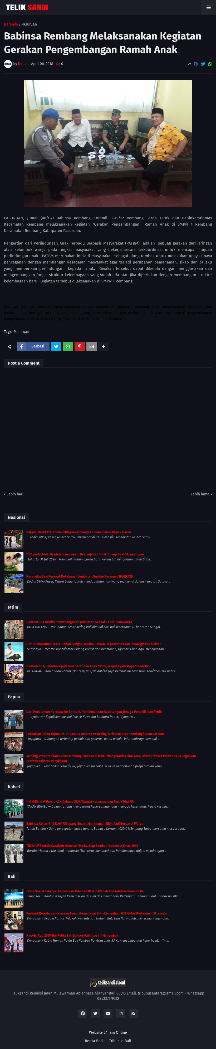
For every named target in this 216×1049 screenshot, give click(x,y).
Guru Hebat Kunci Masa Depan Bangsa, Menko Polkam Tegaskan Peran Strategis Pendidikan (93, 644)
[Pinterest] (80, 346)
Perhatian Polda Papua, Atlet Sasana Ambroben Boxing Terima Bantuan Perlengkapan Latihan (95, 734)
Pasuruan (29, 24)
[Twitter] (203, 64)
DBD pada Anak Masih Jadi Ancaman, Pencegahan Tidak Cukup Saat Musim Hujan (85, 554)
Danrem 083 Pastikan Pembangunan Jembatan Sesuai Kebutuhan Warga (79, 622)
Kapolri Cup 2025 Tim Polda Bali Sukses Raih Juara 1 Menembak (72, 935)
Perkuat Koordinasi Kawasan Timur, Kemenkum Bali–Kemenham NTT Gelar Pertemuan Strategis (96, 913)
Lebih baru (15, 494)
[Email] (91, 346)
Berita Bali (94, 1041)
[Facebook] (196, 64)
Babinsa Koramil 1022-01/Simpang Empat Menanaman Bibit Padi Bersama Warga (85, 824)
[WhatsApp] (210, 64)
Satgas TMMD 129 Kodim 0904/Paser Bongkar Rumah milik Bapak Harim (78, 532)
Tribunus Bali (120, 1041)
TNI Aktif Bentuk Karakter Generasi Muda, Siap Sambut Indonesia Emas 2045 (82, 846)
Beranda (11, 24)
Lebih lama (200, 494)
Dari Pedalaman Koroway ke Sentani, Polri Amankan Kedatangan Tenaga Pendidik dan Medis (94, 712)
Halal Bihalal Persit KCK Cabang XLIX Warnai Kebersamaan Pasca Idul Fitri (80, 801)
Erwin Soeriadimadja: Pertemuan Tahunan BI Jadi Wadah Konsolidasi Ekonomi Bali (85, 891)
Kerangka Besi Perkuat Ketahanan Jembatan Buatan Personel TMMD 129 (79, 576)
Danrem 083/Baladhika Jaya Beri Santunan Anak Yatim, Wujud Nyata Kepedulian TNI (87, 666)
